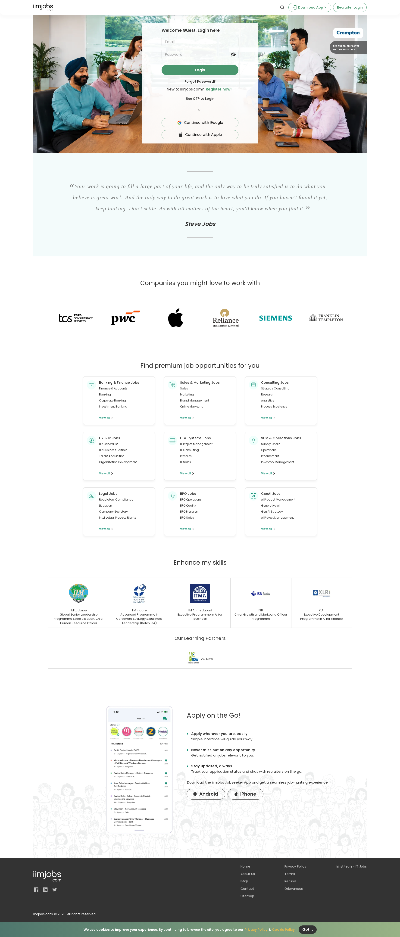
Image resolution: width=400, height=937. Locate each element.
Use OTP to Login (200, 98)
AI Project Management (277, 518)
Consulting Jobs (275, 382)
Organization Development (118, 462)
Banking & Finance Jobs (119, 382)
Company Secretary (113, 512)
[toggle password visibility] (233, 54)
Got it (307, 929)
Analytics (267, 400)
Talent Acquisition (112, 456)
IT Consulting (189, 450)
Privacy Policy (256, 929)
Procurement (270, 456)
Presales (186, 456)
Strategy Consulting (275, 388)
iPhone (248, 794)
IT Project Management (196, 444)
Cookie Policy (283, 929)
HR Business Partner (113, 450)
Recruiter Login (350, 7)
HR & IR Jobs (109, 438)
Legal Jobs (108, 493)
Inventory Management (277, 462)
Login (200, 70)
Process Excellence (274, 406)
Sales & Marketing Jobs (200, 382)
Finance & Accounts (113, 388)
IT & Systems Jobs (195, 438)
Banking (105, 394)
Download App (310, 7)
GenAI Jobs (271, 493)
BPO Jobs (188, 493)
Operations (269, 450)
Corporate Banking (112, 400)
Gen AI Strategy (272, 512)
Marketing (187, 394)
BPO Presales (189, 512)
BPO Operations (191, 499)
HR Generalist (108, 444)
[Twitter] (54, 889)
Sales (184, 388)
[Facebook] (36, 889)
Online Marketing (191, 406)
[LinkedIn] (45, 889)
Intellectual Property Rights (117, 518)
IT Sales (185, 462)
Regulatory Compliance (116, 499)
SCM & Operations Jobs (281, 438)
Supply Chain (270, 444)
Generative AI (270, 505)
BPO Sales (187, 518)
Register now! (219, 89)
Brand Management (194, 400)
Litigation (105, 505)
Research (268, 394)
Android (208, 794)
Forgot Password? (200, 81)
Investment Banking (113, 406)
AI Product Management (278, 499)
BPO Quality (188, 505)
